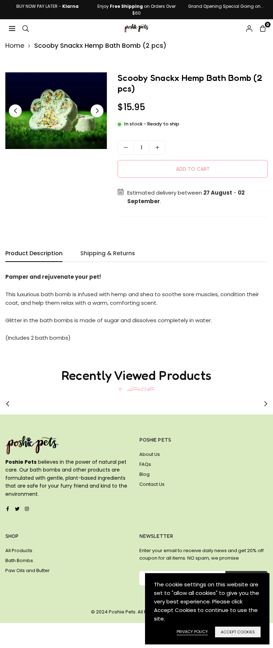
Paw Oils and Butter (27, 570)
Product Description (34, 253)
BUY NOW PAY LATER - (47, 6)
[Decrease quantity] (126, 147)
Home (14, 45)
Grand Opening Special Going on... (226, 6)
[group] (56, 110)
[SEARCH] (25, 28)
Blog (144, 474)
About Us (149, 454)
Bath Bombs (19, 560)
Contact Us (152, 484)
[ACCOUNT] (249, 28)
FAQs (145, 464)
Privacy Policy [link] (192, 631)
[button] (262, 28)
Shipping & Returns (107, 253)
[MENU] (12, 28)
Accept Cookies (238, 632)
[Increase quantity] (157, 147)
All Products (18, 550)
